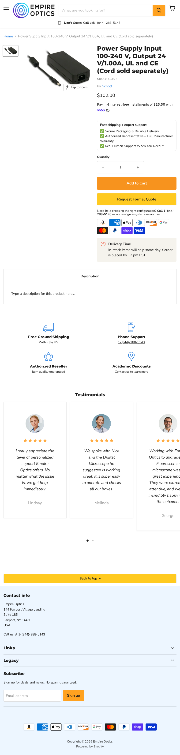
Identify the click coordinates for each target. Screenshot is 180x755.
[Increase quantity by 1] (138, 167)
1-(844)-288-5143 (107, 23)
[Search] (159, 10)
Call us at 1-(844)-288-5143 (24, 634)
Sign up (73, 695)
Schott (107, 86)
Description (90, 276)
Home (8, 36)
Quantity (103, 157)
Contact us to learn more (131, 372)
